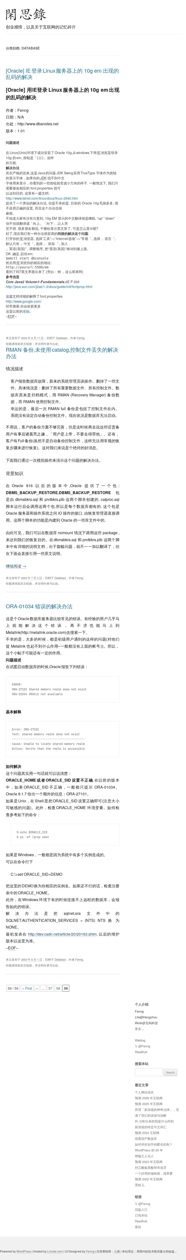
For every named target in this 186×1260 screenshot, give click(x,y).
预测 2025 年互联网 (149, 1103)
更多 (138, 1028)
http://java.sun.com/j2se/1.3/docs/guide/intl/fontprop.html (49, 286)
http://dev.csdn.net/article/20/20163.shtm (62, 934)
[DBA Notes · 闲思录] (26, 14)
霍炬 (138, 1227)
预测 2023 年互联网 (149, 1161)
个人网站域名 (144, 1092)
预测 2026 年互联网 (149, 1098)
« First (27, 988)
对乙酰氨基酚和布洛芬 (150, 1167)
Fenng (80, 338)
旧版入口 (141, 1209)
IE (34, 89)
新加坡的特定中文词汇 (150, 1127)
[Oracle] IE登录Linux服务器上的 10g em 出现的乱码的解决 (62, 73)
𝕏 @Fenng (142, 1046)
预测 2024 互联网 (147, 1132)
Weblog (140, 1040)
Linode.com (55, 1251)
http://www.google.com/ (23, 301)
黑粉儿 (139, 1185)
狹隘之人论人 (144, 1156)
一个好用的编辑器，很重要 (154, 1173)
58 (58, 988)
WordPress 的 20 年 (149, 1150)
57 (50, 988)
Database (61, 338)
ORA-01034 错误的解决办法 (39, 606)
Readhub (141, 1052)
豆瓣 (117, 1251)
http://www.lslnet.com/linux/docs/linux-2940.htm (42, 198)
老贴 (26, 311)
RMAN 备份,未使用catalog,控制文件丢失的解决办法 (62, 352)
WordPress (23, 1251)
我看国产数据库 (146, 1138)
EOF (12, 948)
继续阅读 (16, 566)
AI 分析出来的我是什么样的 (154, 1121)
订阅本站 (141, 1215)
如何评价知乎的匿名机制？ (154, 1144)
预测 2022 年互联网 (149, 1179)
